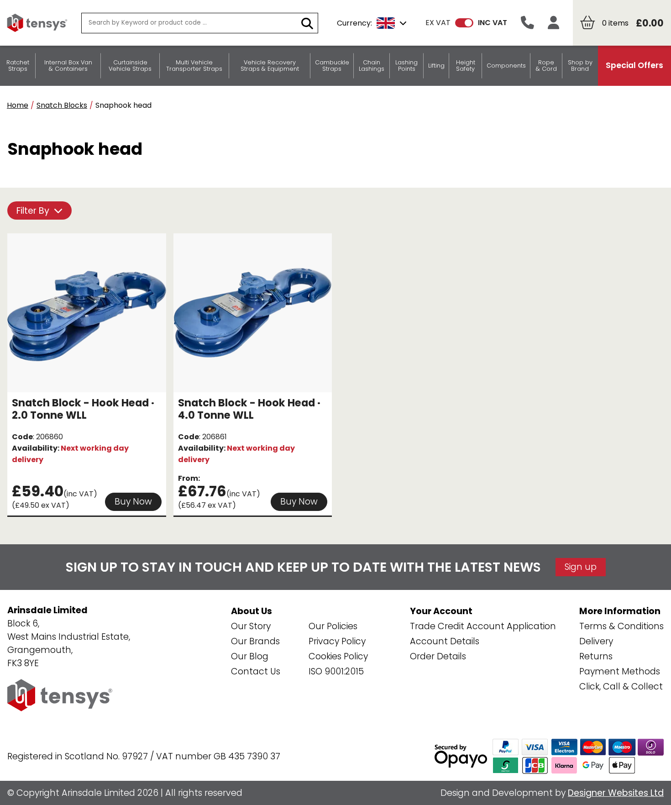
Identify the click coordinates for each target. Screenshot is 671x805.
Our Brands (255, 641)
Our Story (251, 626)
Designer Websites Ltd (616, 793)
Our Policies (333, 626)
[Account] (553, 23)
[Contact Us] (527, 23)
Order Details (438, 656)
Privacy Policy (337, 641)
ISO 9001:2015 (336, 671)
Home (17, 105)
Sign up (581, 567)
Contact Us (255, 671)
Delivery (596, 641)
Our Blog (249, 656)
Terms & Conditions (621, 626)
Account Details (444, 641)
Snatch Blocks (62, 105)
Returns (596, 656)
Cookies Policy (338, 656)
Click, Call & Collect (621, 686)
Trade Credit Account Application (483, 626)
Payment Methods (619, 671)
